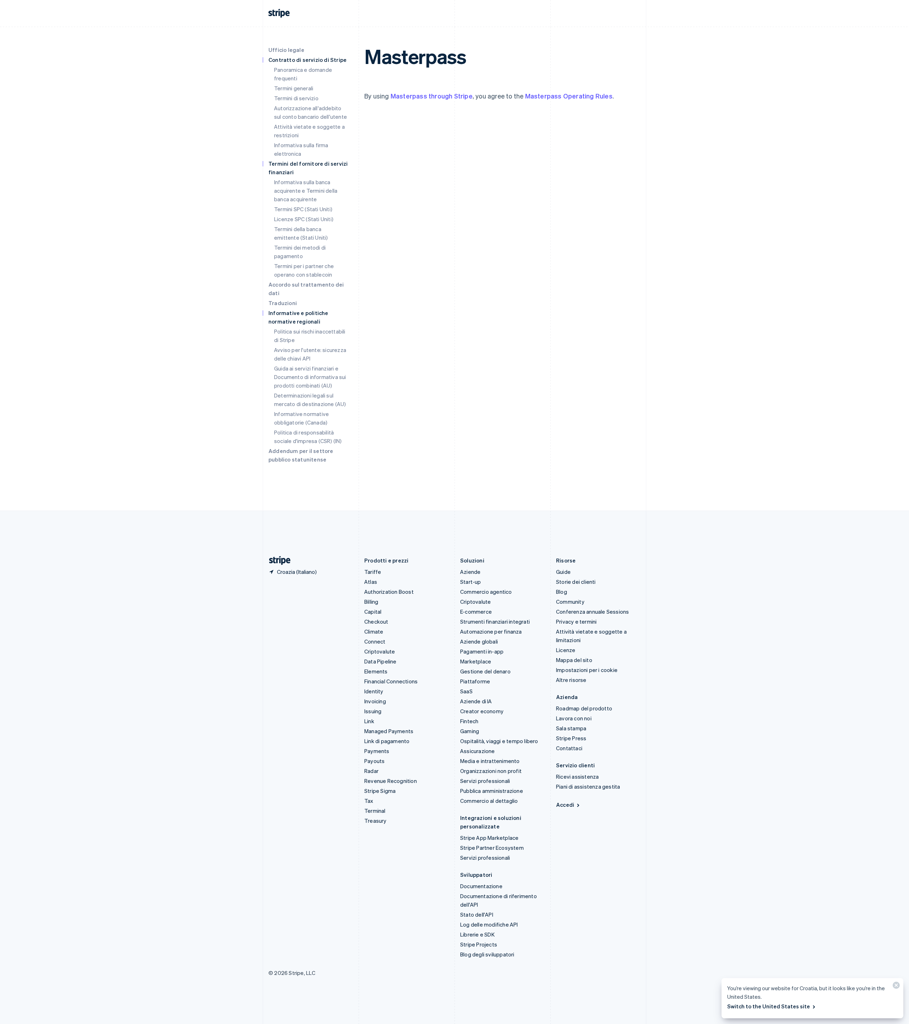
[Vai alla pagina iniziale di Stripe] (277, 560)
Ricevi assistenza (577, 776)
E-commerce (476, 611)
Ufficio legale (286, 49)
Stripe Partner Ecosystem (492, 847)
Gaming (469, 731)
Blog (561, 591)
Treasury (375, 820)
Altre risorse (571, 679)
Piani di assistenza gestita (588, 786)
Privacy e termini (576, 621)
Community (570, 601)
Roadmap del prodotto (584, 708)
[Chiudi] (895, 987)
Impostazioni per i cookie (586, 669)
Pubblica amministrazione (491, 790)
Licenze (565, 650)
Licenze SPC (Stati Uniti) (303, 219)
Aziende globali (479, 641)
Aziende (470, 571)
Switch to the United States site (768, 1006)
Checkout (376, 621)
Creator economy (482, 711)
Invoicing (375, 701)
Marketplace (475, 661)
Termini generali (293, 88)
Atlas (370, 581)
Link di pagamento (386, 741)
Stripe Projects (478, 944)
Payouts (374, 760)
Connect (374, 641)
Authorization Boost (389, 591)
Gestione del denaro (485, 671)
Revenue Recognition (390, 780)
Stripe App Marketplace (489, 837)
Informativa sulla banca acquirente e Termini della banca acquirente (305, 190)
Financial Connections (391, 681)
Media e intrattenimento (490, 760)
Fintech (469, 721)
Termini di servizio (296, 98)
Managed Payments (388, 731)
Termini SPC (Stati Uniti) (303, 209)
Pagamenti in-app (482, 651)
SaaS (466, 691)
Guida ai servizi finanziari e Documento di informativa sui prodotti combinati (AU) (310, 377)
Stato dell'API (476, 914)
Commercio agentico (486, 591)
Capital (372, 611)
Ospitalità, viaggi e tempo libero (499, 741)
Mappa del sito (574, 659)
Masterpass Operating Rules (569, 96)
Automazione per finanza (491, 631)
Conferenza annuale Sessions (592, 611)
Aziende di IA (476, 701)
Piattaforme (475, 681)
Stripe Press (571, 738)
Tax (369, 800)
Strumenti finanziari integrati (495, 621)
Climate (373, 631)
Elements (376, 671)
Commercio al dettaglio (489, 800)
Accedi (565, 804)
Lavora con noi (574, 718)
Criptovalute (379, 651)
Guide (563, 571)
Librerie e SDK (477, 934)
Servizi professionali (485, 780)
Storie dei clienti (576, 581)
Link (369, 721)
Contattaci (569, 748)
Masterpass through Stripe (432, 96)
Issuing (372, 711)
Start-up (470, 581)
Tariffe (372, 571)
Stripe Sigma (380, 790)
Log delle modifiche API (489, 924)
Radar (371, 770)
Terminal (375, 810)
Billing (371, 601)
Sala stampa (571, 728)
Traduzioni (282, 302)
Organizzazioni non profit (491, 770)
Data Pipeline (380, 661)
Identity (373, 691)
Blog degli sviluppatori (487, 954)
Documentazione (481, 886)
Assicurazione (477, 750)
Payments (377, 750)
